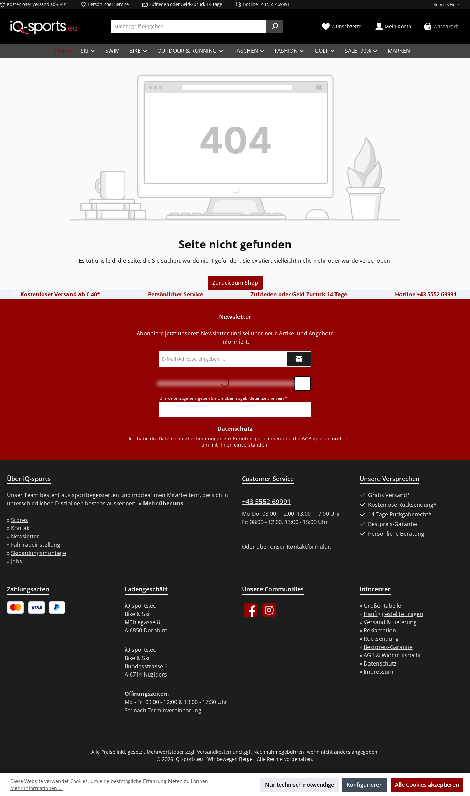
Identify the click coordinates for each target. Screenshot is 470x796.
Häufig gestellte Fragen (393, 614)
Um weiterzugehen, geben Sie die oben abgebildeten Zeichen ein (223, 398)
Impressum (378, 671)
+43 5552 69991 (266, 501)
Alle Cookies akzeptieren (427, 784)
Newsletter (25, 536)
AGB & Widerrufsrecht (392, 655)
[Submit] (299, 359)
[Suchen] (274, 26)
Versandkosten (214, 751)
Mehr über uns (163, 503)
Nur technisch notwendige (299, 784)
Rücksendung (381, 638)
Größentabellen (384, 605)
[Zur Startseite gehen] (43, 27)
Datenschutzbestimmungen (191, 438)
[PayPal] (57, 607)
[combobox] (189, 26)
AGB (306, 438)
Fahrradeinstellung (35, 544)
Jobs (16, 561)
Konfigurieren (364, 784)
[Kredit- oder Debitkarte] (26, 607)
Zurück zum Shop (235, 282)
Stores (19, 520)
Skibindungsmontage (38, 553)
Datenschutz (380, 663)
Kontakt (21, 528)
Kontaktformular (308, 547)
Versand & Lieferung (390, 622)
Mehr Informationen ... (36, 788)
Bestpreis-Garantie (388, 647)
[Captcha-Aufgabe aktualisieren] (302, 383)
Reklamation (380, 630)
